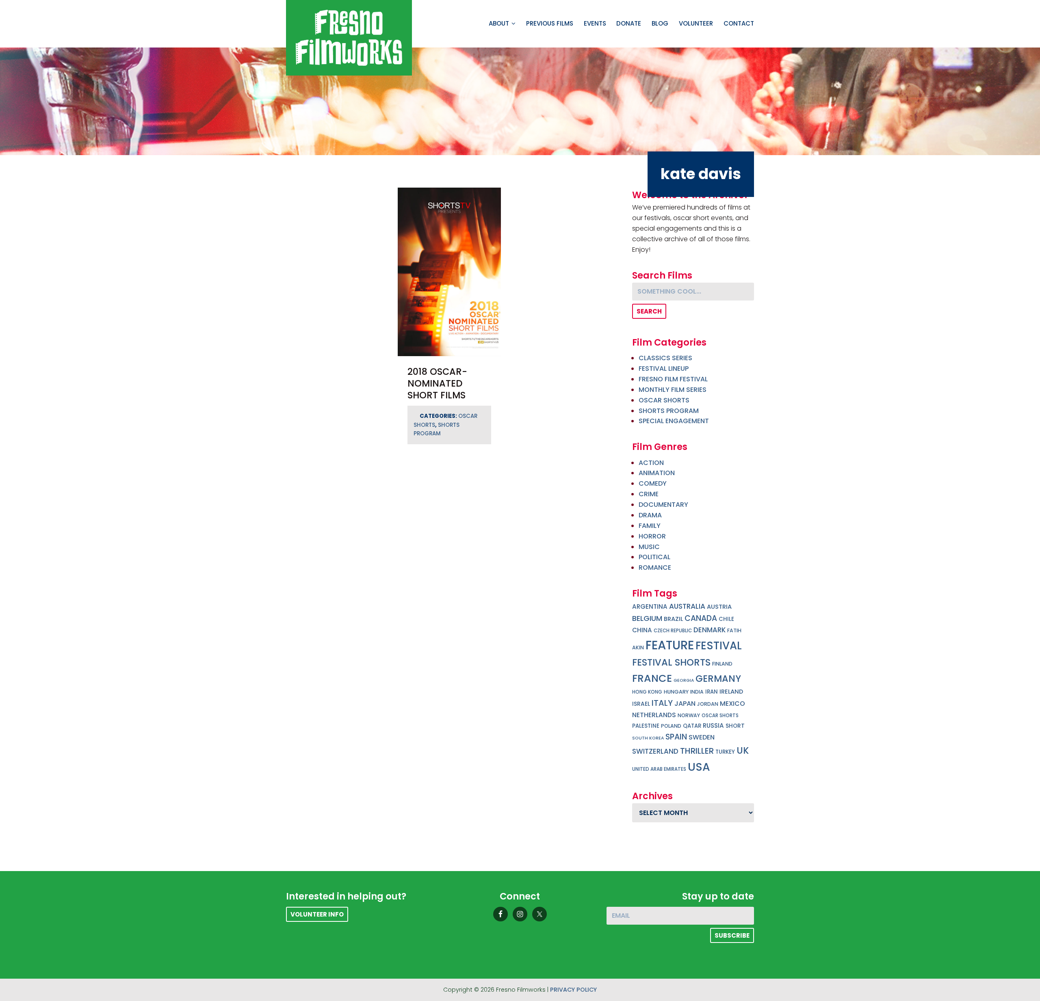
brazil (673, 619)
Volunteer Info (317, 914)
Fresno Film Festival (673, 379)
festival (719, 645)
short (735, 726)
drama (650, 515)
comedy (653, 483)
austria (719, 607)
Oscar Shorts (664, 400)
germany (718, 678)
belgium (647, 618)
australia (687, 606)
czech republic (673, 630)
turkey (725, 752)
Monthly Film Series (672, 389)
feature (670, 645)
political (654, 557)
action (651, 462)
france (652, 678)
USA (699, 766)
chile (726, 619)
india (697, 691)
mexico (732, 703)
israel (641, 704)
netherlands (654, 715)
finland (722, 663)
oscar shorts (720, 715)
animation (657, 473)
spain (676, 736)
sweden (702, 737)
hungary (676, 691)
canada (701, 618)
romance (655, 567)
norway (689, 715)
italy (662, 703)
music (649, 546)
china (642, 630)
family (650, 525)
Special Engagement (674, 421)
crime (649, 494)
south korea (648, 738)
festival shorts (671, 662)
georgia (684, 680)
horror (652, 536)
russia (713, 725)
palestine (645, 726)
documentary (663, 504)
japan (685, 703)
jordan (707, 703)
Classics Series (665, 358)
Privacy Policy (573, 990)
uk (743, 750)
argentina (649, 606)
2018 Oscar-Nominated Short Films (437, 383)
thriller (697, 751)
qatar (692, 726)
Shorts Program (669, 410)
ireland (731, 692)
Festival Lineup (664, 368)
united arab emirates (659, 769)
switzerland (655, 751)
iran (711, 692)
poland (671, 725)
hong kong (647, 692)
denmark (709, 630)
